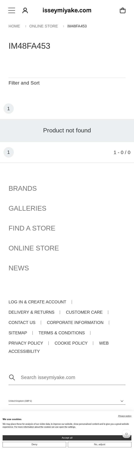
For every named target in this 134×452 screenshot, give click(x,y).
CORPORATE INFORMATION (75, 322)
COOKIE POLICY (71, 343)
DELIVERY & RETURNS (31, 312)
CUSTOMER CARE (84, 312)
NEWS (19, 268)
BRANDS (23, 188)
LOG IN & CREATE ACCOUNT (37, 302)
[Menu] (12, 10)
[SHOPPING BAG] (123, 10)
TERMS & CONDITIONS (62, 333)
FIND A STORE (32, 228)
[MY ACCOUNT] (25, 10)
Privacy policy (124, 416)
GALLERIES (27, 208)
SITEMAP (18, 333)
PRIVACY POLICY (26, 343)
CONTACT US (22, 322)
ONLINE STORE (34, 248)
